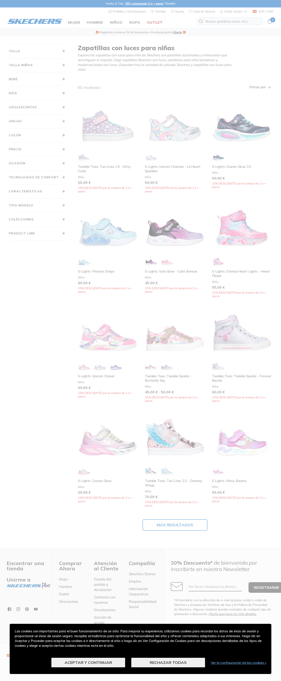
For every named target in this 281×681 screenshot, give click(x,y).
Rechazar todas (168, 662)
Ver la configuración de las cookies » (239, 662)
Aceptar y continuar (88, 662)
